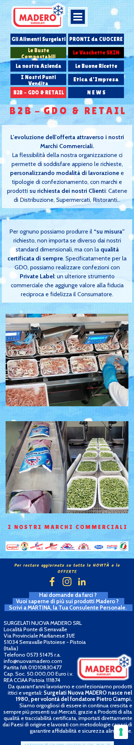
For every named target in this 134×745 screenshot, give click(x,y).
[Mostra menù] (78, 17)
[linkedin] (81, 581)
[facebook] (52, 581)
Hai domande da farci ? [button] (68, 595)
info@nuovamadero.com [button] (33, 661)
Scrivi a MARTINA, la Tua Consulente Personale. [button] (68, 607)
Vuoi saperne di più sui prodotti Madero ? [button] (68, 601)
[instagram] (67, 581)
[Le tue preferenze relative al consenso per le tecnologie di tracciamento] (121, 732)
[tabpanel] (67, 168)
